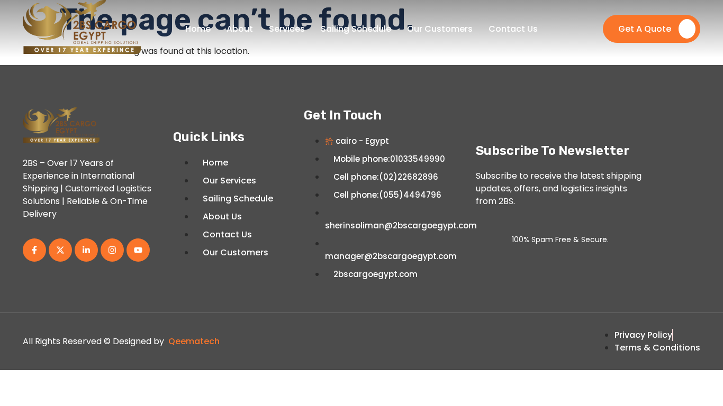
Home (198, 29)
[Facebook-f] (34, 250)
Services (287, 29)
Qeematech (194, 341)
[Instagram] (112, 250)
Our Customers (440, 29)
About (240, 29)
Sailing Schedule (356, 29)
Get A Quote (644, 29)
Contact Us (513, 29)
